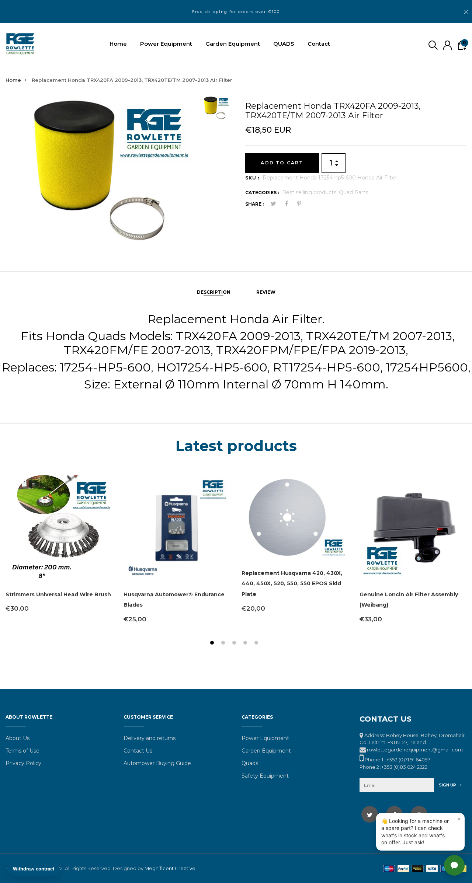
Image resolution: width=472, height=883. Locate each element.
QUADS (283, 43)
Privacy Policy (23, 763)
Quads (250, 763)
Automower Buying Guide (157, 763)
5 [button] (257, 644)
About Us (18, 738)
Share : (254, 204)
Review (265, 292)
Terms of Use (22, 750)
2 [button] (224, 644)
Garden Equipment (232, 43)
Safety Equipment (265, 775)
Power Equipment (166, 43)
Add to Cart (282, 162)
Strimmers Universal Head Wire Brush (58, 594)
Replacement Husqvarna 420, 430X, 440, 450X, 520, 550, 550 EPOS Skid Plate (292, 584)
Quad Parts (353, 192)
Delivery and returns (150, 738)
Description (213, 292)
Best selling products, (310, 192)
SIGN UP (448, 785)
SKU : (252, 178)
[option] (100, 170)
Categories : (262, 192)
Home (118, 43)
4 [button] (246, 644)
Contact (319, 43)
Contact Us (138, 750)
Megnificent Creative (170, 868)
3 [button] (235, 644)
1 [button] (213, 644)
